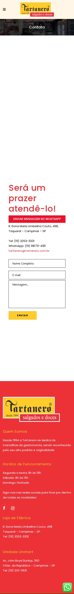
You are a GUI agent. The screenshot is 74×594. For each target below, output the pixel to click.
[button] (37, 219)
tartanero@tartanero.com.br (29, 251)
